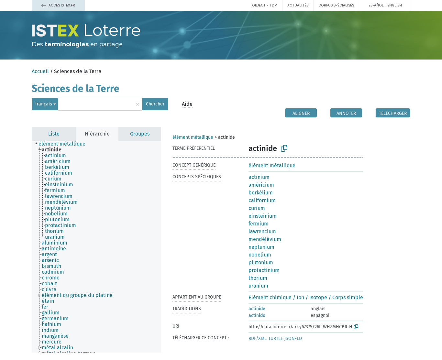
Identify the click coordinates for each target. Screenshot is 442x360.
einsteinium (263, 216)
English (394, 5)
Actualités (297, 5)
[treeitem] (64, 144)
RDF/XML (258, 338)
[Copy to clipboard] (284, 148)
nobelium (260, 255)
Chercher (155, 104)
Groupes (139, 134)
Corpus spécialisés (336, 5)
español (376, 5)
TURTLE (275, 338)
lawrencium (262, 231)
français (43, 104)
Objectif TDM (264, 5)
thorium (258, 278)
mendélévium (265, 239)
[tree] (96, 247)
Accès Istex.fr (61, 5)
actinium (259, 177)
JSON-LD (293, 338)
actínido (257, 315)
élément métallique (192, 137)
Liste (54, 134)
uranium (258, 286)
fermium (259, 224)
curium (257, 208)
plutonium (261, 262)
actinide (257, 308)
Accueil (40, 71)
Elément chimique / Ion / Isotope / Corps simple (306, 297)
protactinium (264, 270)
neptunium (261, 247)
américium (261, 185)
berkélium (261, 193)
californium (262, 200)
